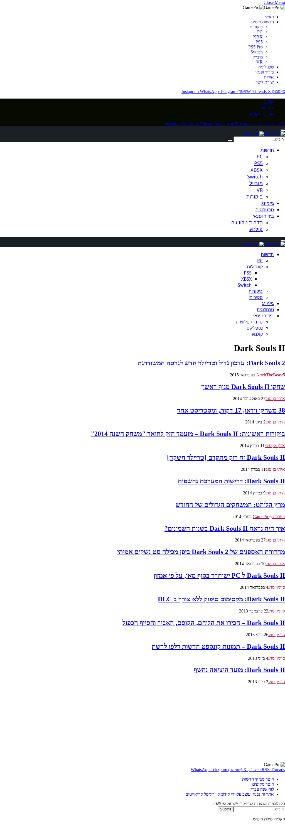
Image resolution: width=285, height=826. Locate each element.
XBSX (256, 169)
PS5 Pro (255, 47)
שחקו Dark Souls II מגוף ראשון (243, 386)
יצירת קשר (264, 82)
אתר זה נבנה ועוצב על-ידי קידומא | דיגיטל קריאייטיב (230, 794)
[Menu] (283, 130)
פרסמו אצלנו (262, 114)
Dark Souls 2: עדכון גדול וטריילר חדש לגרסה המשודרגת (211, 363)
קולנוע (256, 229)
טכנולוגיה (266, 67)
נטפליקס (255, 328)
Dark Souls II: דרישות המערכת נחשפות (231, 481)
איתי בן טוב (275, 398)
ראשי (269, 16)
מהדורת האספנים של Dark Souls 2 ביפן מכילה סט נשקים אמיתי (201, 551)
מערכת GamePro (269, 516)
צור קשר (266, 108)
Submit (225, 809)
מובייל (258, 57)
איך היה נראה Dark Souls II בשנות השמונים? (224, 528)
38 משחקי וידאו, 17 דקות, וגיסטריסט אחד (231, 410)
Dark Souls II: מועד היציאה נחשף (239, 669)
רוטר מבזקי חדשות (258, 779)
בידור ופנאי (264, 72)
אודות (269, 77)
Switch (256, 52)
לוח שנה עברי (262, 789)
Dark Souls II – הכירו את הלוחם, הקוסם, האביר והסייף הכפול (203, 622)
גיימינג (267, 203)
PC (260, 32)
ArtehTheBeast (269, 374)
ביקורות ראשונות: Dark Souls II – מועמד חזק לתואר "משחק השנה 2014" (188, 433)
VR (259, 62)
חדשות (267, 150)
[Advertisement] (142, 723)
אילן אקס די (275, 445)
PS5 (259, 42)
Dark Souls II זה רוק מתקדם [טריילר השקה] (226, 457)
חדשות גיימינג (262, 21)
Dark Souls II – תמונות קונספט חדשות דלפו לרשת (218, 646)
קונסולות (255, 267)
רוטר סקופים (263, 784)
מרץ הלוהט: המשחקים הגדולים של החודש (230, 504)
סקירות (256, 297)
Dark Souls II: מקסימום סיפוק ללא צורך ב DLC (221, 599)
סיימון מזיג (276, 587)
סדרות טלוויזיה (247, 222)
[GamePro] (264, 133)
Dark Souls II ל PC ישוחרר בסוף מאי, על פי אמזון (219, 575)
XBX (258, 37)
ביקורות (256, 26)
